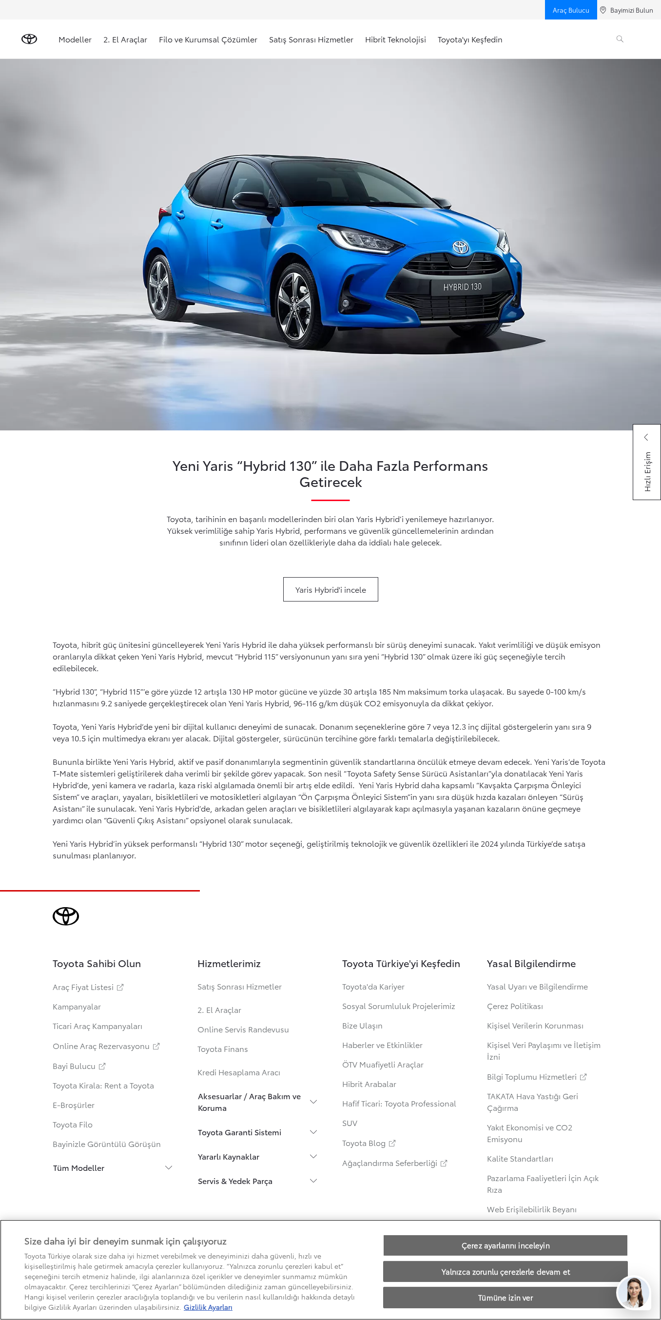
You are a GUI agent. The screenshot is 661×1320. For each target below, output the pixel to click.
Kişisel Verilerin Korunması (535, 1024)
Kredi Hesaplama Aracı (238, 1071)
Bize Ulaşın (362, 1024)
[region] (330, 1270)
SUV (349, 1122)
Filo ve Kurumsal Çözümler (208, 38)
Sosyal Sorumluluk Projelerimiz (398, 1005)
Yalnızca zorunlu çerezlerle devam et (506, 1271)
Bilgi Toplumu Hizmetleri (537, 1076)
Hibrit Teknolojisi (395, 38)
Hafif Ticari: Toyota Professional (399, 1102)
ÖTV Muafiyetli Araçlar (383, 1063)
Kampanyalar (77, 1005)
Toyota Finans (222, 1048)
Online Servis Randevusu (243, 1028)
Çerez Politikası (515, 1005)
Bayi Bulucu (80, 1065)
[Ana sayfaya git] (29, 39)
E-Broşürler (74, 1104)
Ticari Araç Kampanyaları (97, 1025)
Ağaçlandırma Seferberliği (395, 1162)
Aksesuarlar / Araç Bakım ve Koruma (249, 1101)
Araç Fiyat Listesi (89, 986)
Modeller (75, 38)
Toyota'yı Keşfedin (470, 38)
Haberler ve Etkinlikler (382, 1044)
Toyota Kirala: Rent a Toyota (103, 1084)
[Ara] (620, 38)
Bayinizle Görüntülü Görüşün (107, 1143)
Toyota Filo (73, 1123)
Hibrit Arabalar (369, 1083)
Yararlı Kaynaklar (228, 1156)
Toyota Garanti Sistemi (239, 1131)
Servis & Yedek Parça (235, 1180)
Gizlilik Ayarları (208, 1307)
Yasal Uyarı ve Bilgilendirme (537, 985)
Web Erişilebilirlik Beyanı (532, 1208)
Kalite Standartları (520, 1158)
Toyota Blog (369, 1142)
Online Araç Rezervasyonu (107, 1045)
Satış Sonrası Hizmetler (311, 38)
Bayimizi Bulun (631, 9)
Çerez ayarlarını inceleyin (506, 1245)
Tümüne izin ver (505, 1297)
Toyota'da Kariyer (373, 985)
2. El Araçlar (125, 38)
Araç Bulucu (571, 9)
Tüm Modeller (78, 1167)
